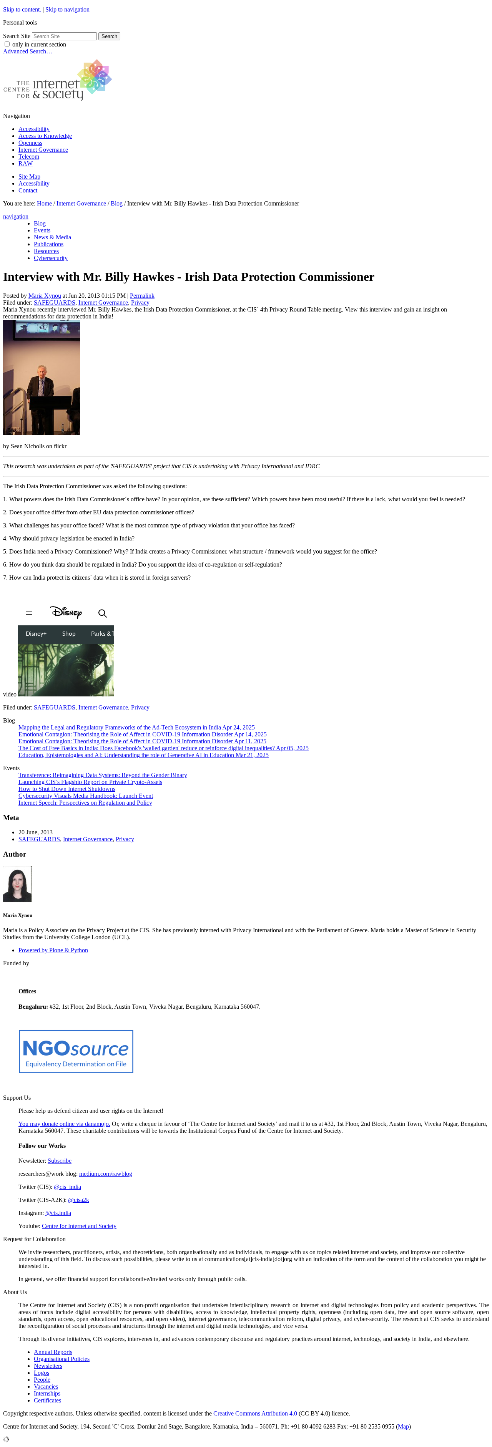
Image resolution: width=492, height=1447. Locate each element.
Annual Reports (53, 1352)
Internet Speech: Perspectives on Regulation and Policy (85, 802)
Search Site (16, 36)
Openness (30, 142)
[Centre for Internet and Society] (59, 102)
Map (403, 1426)
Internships (47, 1393)
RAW (25, 163)
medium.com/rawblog (105, 1173)
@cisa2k (78, 1200)
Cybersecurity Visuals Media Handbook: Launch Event (85, 795)
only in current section (39, 44)
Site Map (29, 176)
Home (44, 203)
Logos (41, 1372)
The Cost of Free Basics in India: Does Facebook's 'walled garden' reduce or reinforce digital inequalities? (163, 748)
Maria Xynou (44, 295)
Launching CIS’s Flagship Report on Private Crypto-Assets (90, 782)
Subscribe (59, 1160)
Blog (117, 203)
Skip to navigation (67, 9)
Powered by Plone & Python (53, 950)
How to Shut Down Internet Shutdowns (66, 789)
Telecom (28, 156)
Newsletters (48, 1365)
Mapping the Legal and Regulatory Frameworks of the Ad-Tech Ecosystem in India (136, 727)
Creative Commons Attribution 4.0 (255, 1413)
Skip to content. (22, 9)
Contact (27, 190)
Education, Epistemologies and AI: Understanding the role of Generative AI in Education (143, 755)
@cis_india (67, 1186)
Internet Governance (43, 149)
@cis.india (58, 1213)
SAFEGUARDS (54, 302)
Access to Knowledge (45, 136)
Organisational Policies (62, 1359)
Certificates (47, 1400)
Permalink (142, 295)
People (42, 1379)
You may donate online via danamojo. (64, 1123)
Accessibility (34, 129)
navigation (15, 216)
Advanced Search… (27, 51)
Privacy (140, 302)
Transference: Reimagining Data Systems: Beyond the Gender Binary (102, 775)
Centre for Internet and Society (79, 1226)
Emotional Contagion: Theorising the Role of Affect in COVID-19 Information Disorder (142, 734)
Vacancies (46, 1386)
